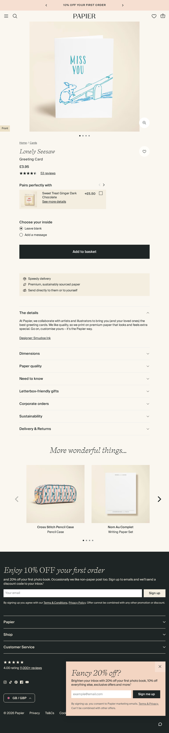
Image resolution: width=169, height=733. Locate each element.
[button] (160, 666)
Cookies (65, 713)
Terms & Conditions (55, 603)
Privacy (34, 713)
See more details (54, 202)
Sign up (154, 593)
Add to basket (84, 252)
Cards (33, 143)
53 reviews (47, 173)
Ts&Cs (49, 713)
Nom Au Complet (120, 527)
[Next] (159, 499)
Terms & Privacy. (149, 704)
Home (23, 143)
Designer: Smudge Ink (35, 338)
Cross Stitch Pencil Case (55, 527)
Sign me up (146, 694)
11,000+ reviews (31, 668)
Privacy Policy (77, 603)
